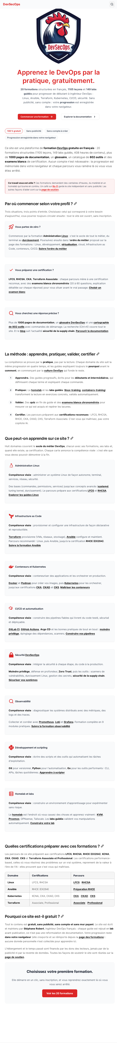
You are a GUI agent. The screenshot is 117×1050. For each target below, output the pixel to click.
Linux (65, 235)
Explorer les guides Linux (24, 494)
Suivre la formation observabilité (50, 726)
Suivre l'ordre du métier (53, 248)
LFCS (91, 490)
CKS (56, 587)
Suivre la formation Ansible (25, 545)
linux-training (73, 390)
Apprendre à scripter (52, 772)
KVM (100, 814)
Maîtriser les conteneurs (75, 587)
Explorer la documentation (78, 116)
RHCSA (102, 490)
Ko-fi (55, 186)
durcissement (30, 240)
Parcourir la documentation (92, 330)
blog (22, 330)
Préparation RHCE (84, 889)
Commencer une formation (35, 116)
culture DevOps (53, 370)
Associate (79, 902)
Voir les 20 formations (59, 993)
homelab (36, 390)
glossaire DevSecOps (72, 322)
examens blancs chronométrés (80, 402)
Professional (94, 902)
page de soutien (50, 189)
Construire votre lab (42, 823)
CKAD (46, 587)
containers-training (93, 390)
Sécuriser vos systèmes (23, 679)
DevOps (62, 148)
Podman (26, 583)
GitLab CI (14, 629)
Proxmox (14, 818)
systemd (103, 486)
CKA (39, 587)
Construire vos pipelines (80, 633)
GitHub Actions (30, 629)
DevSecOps (11, 4)
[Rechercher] (112, 4)
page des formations (91, 937)
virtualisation (69, 244)
